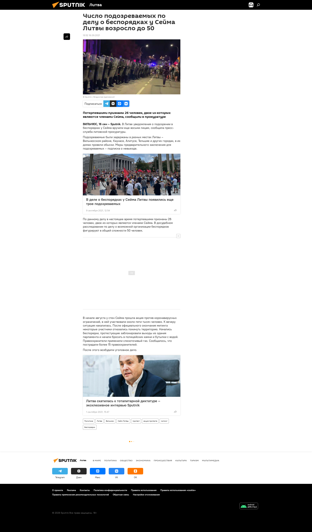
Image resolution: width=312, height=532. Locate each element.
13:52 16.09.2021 (91, 35)
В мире (97, 460)
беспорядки (89, 427)
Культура (181, 460)
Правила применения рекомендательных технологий (80, 494)
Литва (99, 421)
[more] (175, 210)
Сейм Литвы (123, 421)
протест (136, 421)
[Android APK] (249, 506)
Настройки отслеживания (146, 494)
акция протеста (150, 421)
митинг (164, 421)
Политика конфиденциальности (110, 490)
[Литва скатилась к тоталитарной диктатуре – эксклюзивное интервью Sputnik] (131, 376)
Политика (88, 421)
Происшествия (163, 460)
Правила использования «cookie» (178, 490)
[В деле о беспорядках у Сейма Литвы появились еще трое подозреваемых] (131, 174)
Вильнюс (110, 421)
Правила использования (143, 490)
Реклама (71, 490)
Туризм (194, 460)
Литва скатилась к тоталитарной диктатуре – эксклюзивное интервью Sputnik (123, 403)
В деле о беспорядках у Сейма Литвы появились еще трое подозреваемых (130, 201)
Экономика (143, 460)
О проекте (57, 490)
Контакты (85, 490)
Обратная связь (121, 494)
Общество (126, 460)
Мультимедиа (210, 460)
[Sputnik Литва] (69, 8)
